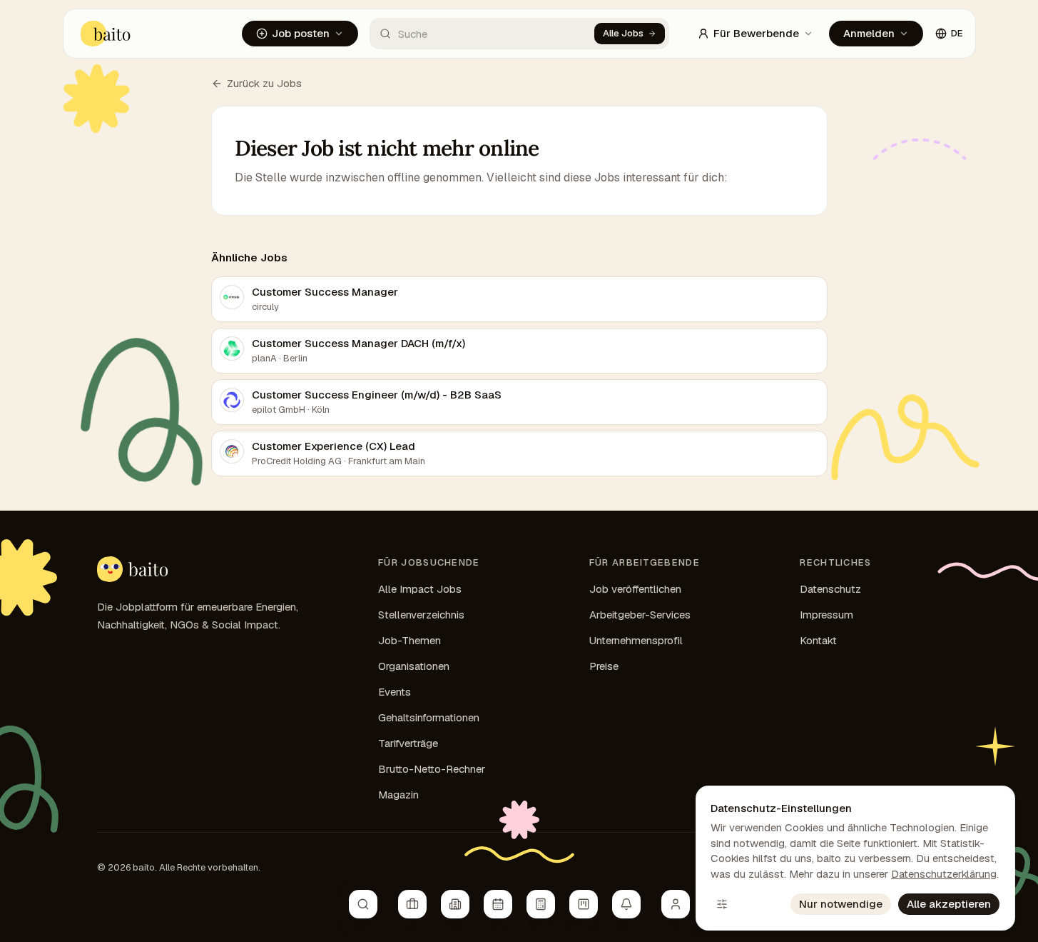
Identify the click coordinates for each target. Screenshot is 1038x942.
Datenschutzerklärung (944, 874)
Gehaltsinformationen (428, 717)
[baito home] (132, 569)
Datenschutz (830, 589)
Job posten (301, 33)
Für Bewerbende (756, 33)
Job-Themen (409, 640)
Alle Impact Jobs (420, 589)
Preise (604, 666)
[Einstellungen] (722, 904)
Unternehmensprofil (636, 640)
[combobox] (482, 33)
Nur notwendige (840, 904)
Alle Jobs (623, 33)
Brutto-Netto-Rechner (431, 769)
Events (394, 691)
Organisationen (413, 666)
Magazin (398, 794)
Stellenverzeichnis (421, 614)
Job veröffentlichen (635, 589)
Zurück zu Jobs (264, 83)
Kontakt (818, 640)
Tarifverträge (408, 743)
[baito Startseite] (106, 33)
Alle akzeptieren (949, 904)
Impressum (826, 614)
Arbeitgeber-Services (640, 614)
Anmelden (869, 33)
